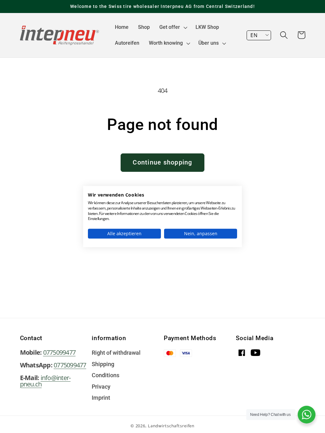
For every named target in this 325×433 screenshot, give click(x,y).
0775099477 (59, 352)
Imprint (101, 398)
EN (253, 35)
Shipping (103, 364)
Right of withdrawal (116, 353)
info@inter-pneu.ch (45, 380)
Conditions (105, 375)
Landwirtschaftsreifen (171, 426)
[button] (173, 27)
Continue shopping (162, 162)
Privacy (101, 387)
